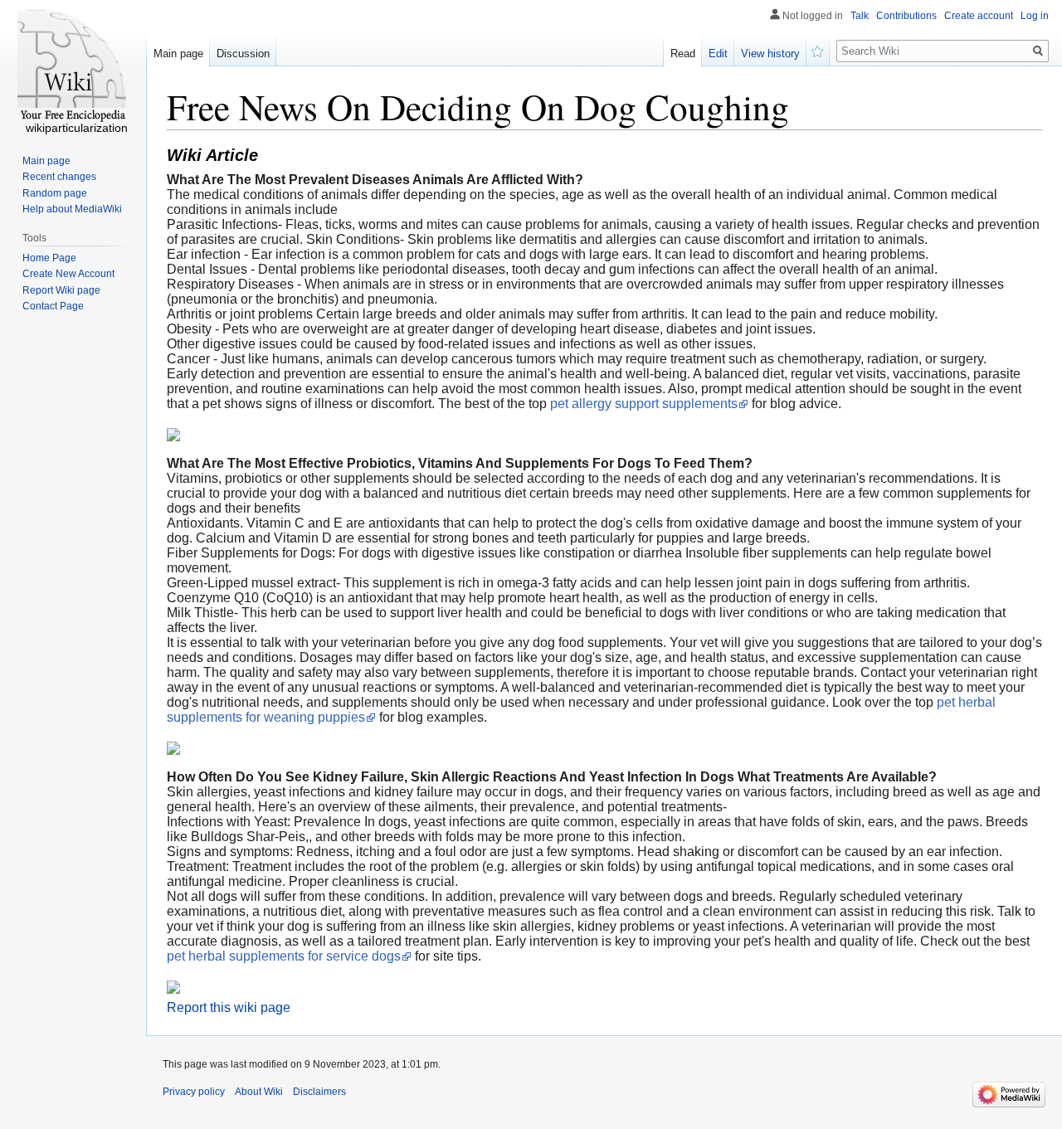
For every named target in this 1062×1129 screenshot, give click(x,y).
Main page (178, 53)
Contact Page (53, 306)
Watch (818, 49)
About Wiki (259, 1091)
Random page (54, 193)
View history (770, 53)
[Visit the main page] (73, 66)
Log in (1035, 16)
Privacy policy (194, 1091)
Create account (978, 16)
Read (682, 53)
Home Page (49, 258)
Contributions (906, 16)
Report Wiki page (61, 290)
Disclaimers (319, 1091)
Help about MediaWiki (72, 209)
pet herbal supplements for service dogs (284, 956)
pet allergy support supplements (644, 404)
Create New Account (68, 274)
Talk (859, 16)
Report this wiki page (228, 1007)
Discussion (243, 53)
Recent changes (59, 176)
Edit (718, 53)
